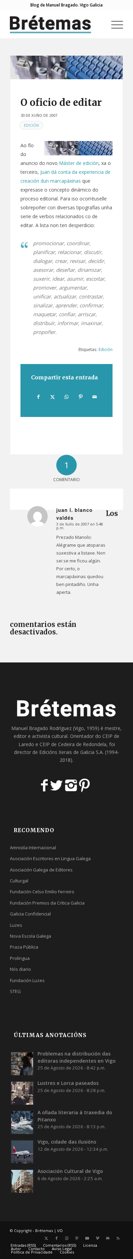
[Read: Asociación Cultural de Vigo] (22, 1181)
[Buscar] (97, 24)
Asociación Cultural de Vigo (70, 1171)
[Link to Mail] (108, 1238)
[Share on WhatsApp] (66, 397)
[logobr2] (55, 24)
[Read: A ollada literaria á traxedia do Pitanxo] (22, 1122)
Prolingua (20, 958)
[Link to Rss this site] (118, 1238)
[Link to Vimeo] (97, 1238)
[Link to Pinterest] (77, 1238)
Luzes (16, 925)
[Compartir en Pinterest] (81, 397)
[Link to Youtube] (87, 1238)
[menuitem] (97, 24)
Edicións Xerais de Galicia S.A (71, 752)
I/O (60, 1230)
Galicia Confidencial (30, 914)
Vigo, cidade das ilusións (67, 1141)
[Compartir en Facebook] (38, 397)
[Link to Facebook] (56, 1238)
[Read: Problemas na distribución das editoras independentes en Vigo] (22, 1063)
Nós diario (20, 969)
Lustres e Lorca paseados (68, 1083)
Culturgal (19, 881)
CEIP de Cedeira (57, 744)
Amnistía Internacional (33, 847)
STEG (15, 991)
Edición (31, 125)
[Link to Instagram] (67, 1238)
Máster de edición (79, 163)
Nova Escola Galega (30, 936)
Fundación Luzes (27, 980)
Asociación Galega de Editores (41, 870)
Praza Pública (24, 947)
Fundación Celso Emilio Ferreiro (42, 892)
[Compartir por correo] (95, 397)
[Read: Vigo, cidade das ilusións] (22, 1151)
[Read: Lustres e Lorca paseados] (22, 1092)
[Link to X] (46, 1238)
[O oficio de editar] (66, 67)
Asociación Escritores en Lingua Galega (50, 858)
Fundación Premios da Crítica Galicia (47, 903)
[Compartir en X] (52, 397)
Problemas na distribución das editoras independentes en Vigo (77, 1057)
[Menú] (113, 24)
